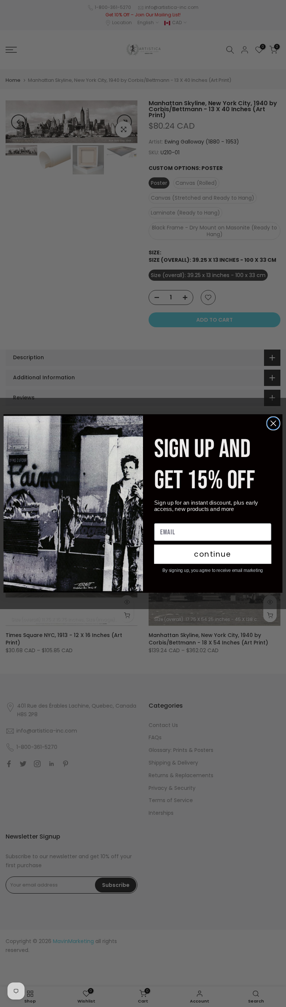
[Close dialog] (273, 423)
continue (212, 554)
